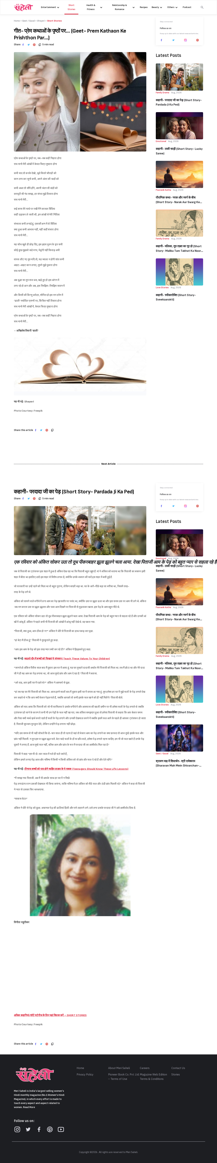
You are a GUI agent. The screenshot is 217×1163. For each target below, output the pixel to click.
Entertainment (48, 7)
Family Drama (162, 92)
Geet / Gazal (28, 20)
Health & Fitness (90, 7)
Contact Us (178, 1068)
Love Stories (162, 287)
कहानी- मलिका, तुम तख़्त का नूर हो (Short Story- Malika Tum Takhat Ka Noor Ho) (179, 248)
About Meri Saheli (119, 1068)
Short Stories (71, 7)
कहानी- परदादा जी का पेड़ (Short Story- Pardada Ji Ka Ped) (179, 102)
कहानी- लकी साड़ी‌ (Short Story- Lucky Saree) (179, 151)
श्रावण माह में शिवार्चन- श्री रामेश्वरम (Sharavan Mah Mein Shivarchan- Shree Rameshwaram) (177, 763)
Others (170, 7)
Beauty (155, 7)
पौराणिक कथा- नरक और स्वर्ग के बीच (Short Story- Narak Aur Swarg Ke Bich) (178, 200)
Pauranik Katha (163, 189)
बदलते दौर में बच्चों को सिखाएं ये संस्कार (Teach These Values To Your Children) (67, 658)
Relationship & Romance (119, 7)
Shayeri (41, 20)
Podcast (187, 7)
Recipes (144, 7)
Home (80, 1068)
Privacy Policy (85, 1075)
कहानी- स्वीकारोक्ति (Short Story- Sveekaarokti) (176, 297)
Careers (145, 1068)
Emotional (161, 141)
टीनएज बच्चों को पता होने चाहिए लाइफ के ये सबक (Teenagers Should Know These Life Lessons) (76, 769)
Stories (175, 1075)
